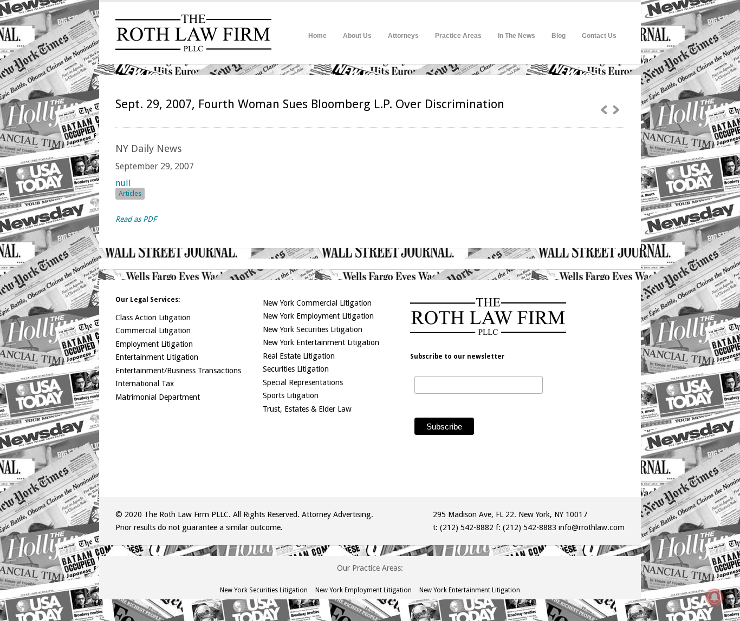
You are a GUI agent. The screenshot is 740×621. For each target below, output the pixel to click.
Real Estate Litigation (299, 356)
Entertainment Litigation (156, 357)
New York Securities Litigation (312, 329)
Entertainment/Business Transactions (178, 370)
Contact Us (599, 35)
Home (317, 35)
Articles (130, 193)
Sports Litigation (291, 395)
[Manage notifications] (714, 597)
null (123, 183)
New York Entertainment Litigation (321, 342)
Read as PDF (136, 219)
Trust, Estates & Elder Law (307, 409)
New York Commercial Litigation (317, 303)
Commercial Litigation (153, 330)
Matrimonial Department (157, 397)
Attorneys (403, 35)
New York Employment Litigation (318, 316)
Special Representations (303, 382)
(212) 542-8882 (467, 527)
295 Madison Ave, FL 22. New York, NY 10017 (510, 514)
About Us (357, 35)
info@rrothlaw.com (592, 527)
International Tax (144, 383)
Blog (558, 35)
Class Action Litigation (153, 317)
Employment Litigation (154, 344)
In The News (516, 35)
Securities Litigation (296, 369)
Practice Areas (458, 35)
